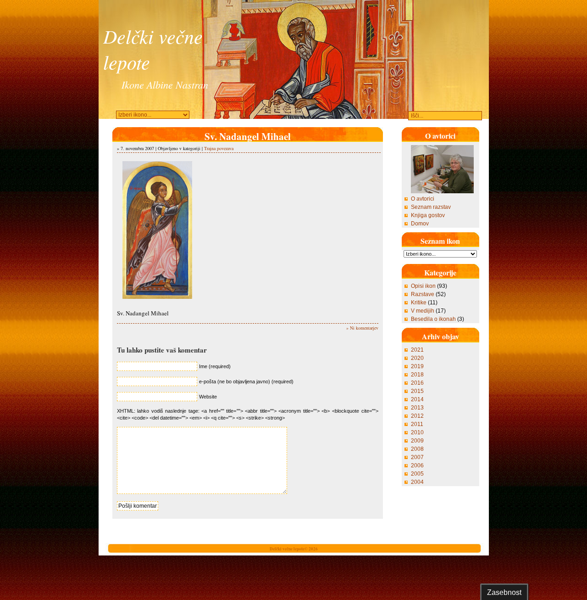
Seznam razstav (431, 207)
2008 (417, 449)
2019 (417, 366)
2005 (417, 474)
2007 (417, 457)
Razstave (422, 294)
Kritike (418, 302)
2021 (417, 350)
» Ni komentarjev (362, 328)
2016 (417, 383)
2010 (417, 432)
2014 (417, 399)
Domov (420, 223)
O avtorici (422, 199)
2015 (417, 391)
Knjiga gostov (428, 215)
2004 (417, 482)
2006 (417, 465)
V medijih (422, 311)
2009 (417, 440)
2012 (417, 416)
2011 (417, 424)
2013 (417, 407)
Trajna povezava (218, 148)
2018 (417, 374)
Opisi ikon (423, 286)
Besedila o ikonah (433, 319)
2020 (417, 358)
